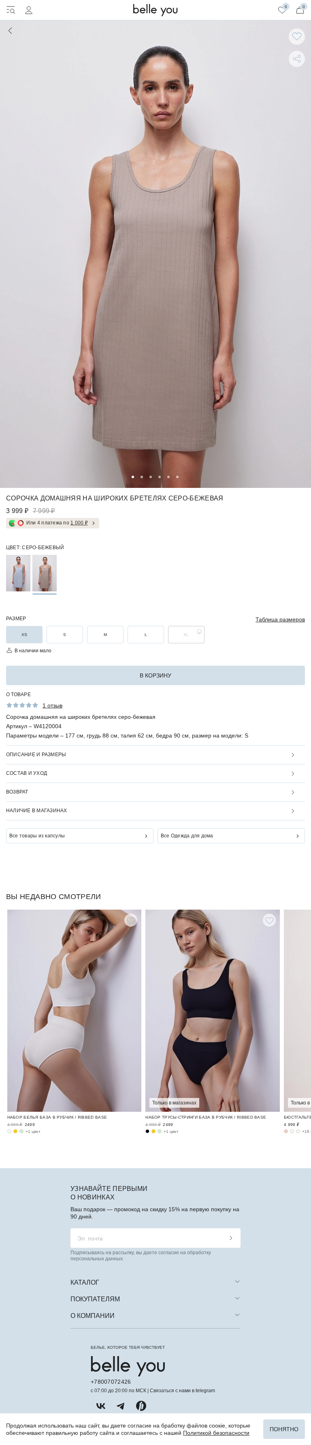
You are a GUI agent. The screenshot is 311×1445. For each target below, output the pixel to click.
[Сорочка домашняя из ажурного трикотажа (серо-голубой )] (18, 573)
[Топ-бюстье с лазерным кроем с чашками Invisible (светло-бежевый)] (298, 1131)
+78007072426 (111, 1381)
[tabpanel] (155, 254)
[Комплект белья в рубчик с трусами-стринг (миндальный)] (160, 1131)
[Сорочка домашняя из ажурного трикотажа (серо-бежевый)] (44, 573)
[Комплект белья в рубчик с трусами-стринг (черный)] (147, 1131)
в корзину (155, 675)
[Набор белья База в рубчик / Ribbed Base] (74, 1011)
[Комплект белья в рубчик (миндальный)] (21, 1131)
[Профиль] (29, 10)
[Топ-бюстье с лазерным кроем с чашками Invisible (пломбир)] (292, 1131)
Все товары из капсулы (37, 836)
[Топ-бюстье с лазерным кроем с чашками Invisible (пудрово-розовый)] (286, 1131)
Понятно (284, 1429)
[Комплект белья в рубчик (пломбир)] (9, 1131)
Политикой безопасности (216, 1433)
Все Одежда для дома (187, 836)
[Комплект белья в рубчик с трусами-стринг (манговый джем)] (153, 1131)
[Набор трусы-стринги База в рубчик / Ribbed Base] (212, 1011)
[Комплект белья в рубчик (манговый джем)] (15, 1131)
